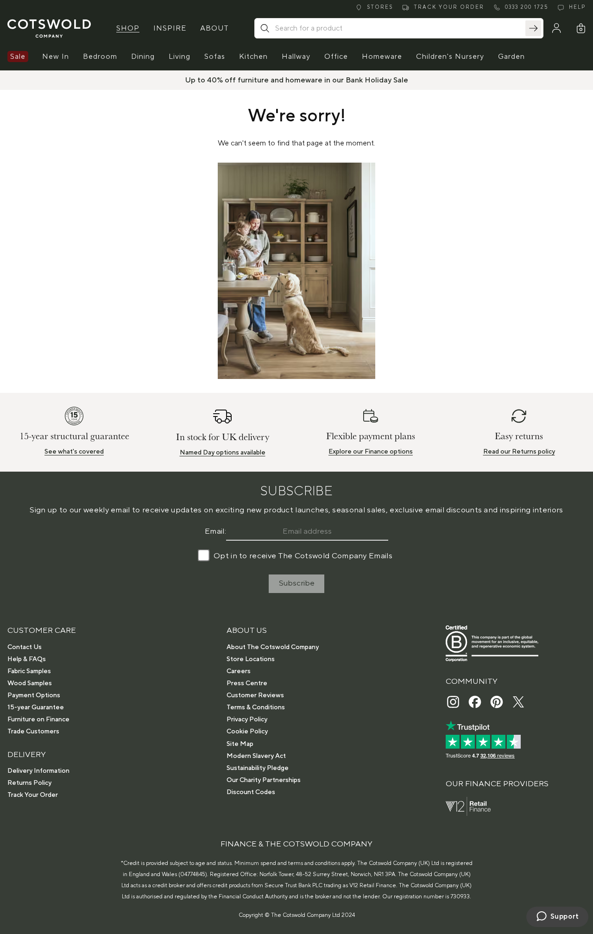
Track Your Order (32, 795)
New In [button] (55, 56)
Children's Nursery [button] (450, 56)
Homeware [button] (382, 56)
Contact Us (24, 647)
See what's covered (74, 452)
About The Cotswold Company (273, 647)
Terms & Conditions (256, 707)
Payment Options (33, 695)
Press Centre (247, 683)
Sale (17, 56)
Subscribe (297, 583)
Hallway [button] (296, 56)
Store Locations (251, 659)
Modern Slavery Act (256, 756)
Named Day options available (222, 452)
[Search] (533, 28)
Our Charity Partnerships (264, 780)
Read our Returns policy (519, 452)
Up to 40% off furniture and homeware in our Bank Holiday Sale (296, 80)
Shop (127, 28)
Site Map (240, 744)
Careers (239, 671)
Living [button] (179, 56)
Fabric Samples (29, 671)
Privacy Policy (247, 719)
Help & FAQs (26, 659)
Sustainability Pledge (258, 768)
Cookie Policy (247, 731)
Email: (215, 531)
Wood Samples (29, 683)
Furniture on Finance (38, 719)
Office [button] (336, 56)
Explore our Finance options (370, 452)
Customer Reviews (255, 695)
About (214, 28)
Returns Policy (29, 783)
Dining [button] (143, 56)
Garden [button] (511, 56)
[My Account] (556, 28)
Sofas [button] (214, 56)
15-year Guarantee (35, 707)
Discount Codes (251, 792)
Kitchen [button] (253, 56)
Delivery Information (38, 771)
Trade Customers (33, 731)
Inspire (169, 28)
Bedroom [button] (100, 56)
